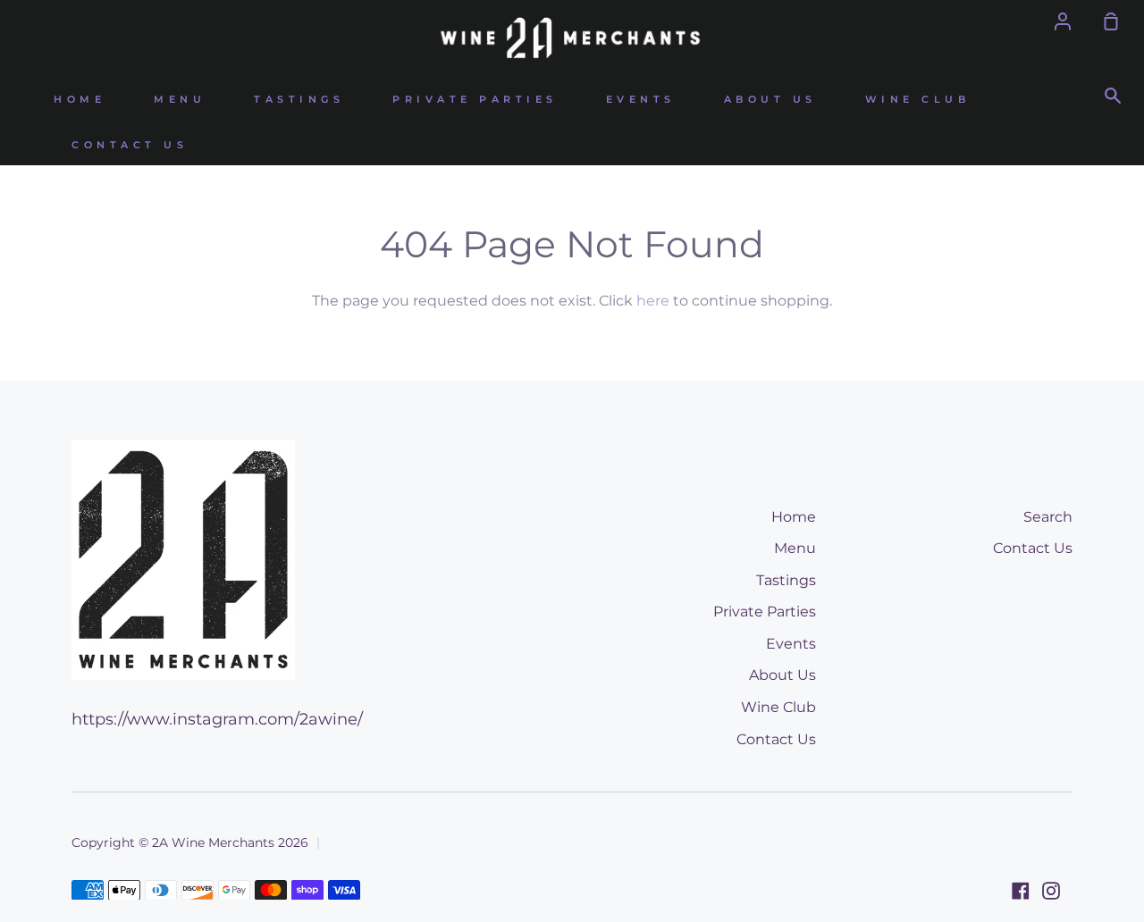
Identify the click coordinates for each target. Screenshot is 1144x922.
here (652, 300)
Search (1047, 516)
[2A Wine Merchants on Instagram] (1051, 891)
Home (79, 99)
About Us (770, 99)
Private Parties (475, 99)
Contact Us (130, 145)
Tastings (299, 99)
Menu (180, 99)
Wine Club (918, 99)
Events (641, 99)
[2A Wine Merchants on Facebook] (1021, 891)
